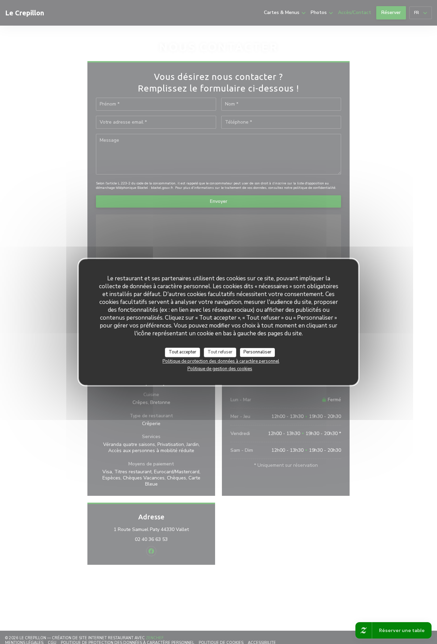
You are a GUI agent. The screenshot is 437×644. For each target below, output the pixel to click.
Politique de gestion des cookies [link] (219, 369)
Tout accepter (182, 352)
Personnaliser (257, 352)
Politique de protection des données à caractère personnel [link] (221, 361)
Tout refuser (220, 352)
